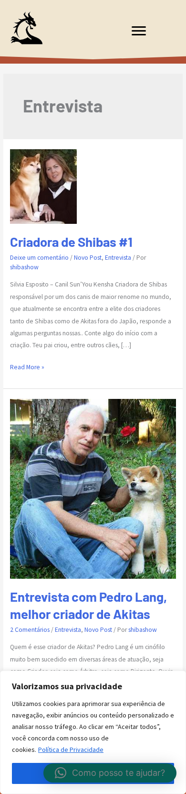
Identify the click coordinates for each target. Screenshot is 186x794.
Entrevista (118, 258)
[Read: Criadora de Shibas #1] (43, 186)
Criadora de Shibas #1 (71, 241)
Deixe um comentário (39, 258)
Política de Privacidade (70, 749)
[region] (93, 732)
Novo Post (88, 258)
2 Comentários (30, 630)
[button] (109, 773)
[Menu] (139, 31)
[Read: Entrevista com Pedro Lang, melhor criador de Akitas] (93, 488)
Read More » (27, 368)
